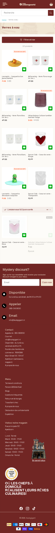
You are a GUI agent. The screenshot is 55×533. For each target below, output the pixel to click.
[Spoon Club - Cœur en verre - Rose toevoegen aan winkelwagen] (24, 235)
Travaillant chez (11, 403)
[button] (51, 4)
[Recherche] (51, 13)
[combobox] (27, 13)
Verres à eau (13, 20)
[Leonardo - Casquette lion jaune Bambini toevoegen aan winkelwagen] (24, 69)
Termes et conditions (13, 383)
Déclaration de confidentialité (17, 410)
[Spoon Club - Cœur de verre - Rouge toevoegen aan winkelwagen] (50, 147)
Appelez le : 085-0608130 (15, 333)
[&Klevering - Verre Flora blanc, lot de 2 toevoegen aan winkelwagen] (24, 147)
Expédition (9, 414)
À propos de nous (12, 365)
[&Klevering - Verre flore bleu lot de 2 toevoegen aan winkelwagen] (24, 108)
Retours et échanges (13, 399)
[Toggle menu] (5, 4)
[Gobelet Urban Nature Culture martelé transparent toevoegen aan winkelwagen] (50, 235)
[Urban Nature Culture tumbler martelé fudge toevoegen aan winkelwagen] (50, 108)
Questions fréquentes (13, 395)
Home (4, 20)
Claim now (47, 282)
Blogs (7, 391)
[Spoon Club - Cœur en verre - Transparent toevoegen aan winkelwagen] (50, 187)
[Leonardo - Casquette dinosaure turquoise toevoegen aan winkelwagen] (24, 187)
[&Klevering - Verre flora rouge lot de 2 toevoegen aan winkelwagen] (50, 69)
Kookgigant (31, 518)
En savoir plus (38, 460)
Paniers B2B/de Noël (13, 387)
